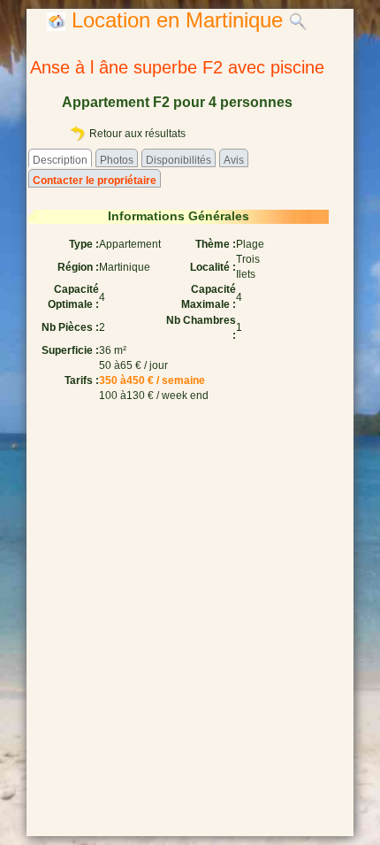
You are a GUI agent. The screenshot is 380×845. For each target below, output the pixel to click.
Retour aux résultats (136, 133)
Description (60, 160)
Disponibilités (178, 160)
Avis (234, 160)
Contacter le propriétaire (94, 180)
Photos (116, 160)
